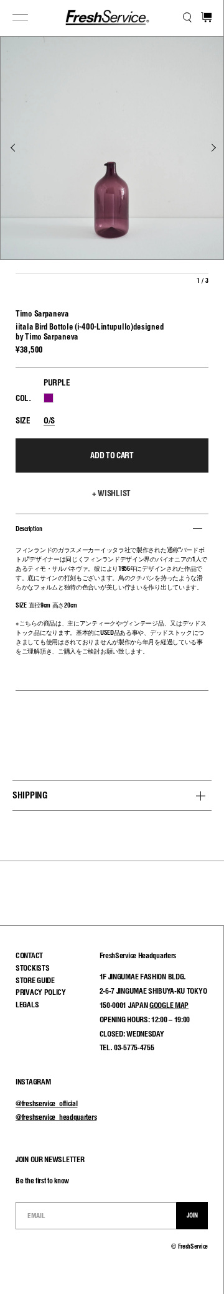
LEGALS (27, 1004)
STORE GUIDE (35, 980)
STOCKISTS (32, 968)
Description (29, 528)
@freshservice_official (46, 1103)
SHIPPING (30, 795)
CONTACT (29, 955)
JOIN (192, 1215)
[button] (112, 493)
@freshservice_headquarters (56, 1117)
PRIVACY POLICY (41, 992)
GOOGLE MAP (169, 1005)
